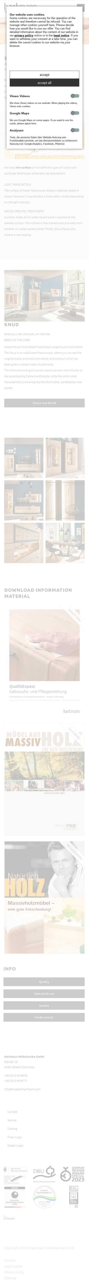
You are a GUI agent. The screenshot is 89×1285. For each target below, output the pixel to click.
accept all (44, 82)
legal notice (61, 35)
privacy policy (23, 35)
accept (44, 74)
